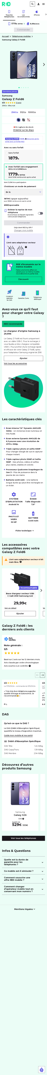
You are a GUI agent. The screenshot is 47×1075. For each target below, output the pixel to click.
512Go (23, 112)
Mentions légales (23, 909)
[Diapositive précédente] (37, 675)
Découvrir (23, 279)
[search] (32, 4)
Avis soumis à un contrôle (16, 666)
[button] (38, 4)
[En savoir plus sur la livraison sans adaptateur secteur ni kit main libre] (20, 562)
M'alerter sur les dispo (23, 130)
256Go (14, 112)
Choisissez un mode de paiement (20, 186)
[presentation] (41, 590)
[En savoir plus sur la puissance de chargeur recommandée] (26, 247)
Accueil (5, 36)
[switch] (40, 213)
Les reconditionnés (23, 16)
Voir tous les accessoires (15, 363)
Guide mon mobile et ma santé (18, 735)
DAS (20, 819)
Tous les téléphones (9, 16)
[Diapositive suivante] (42, 675)
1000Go (32, 112)
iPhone (37, 15)
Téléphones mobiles (21, 36)
